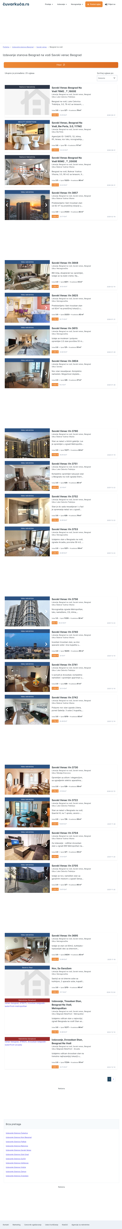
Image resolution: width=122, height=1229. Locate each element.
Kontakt (6, 1225)
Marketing (16, 1225)
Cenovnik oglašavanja (32, 1225)
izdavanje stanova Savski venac (18, 1150)
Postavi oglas (95, 4)
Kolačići (65, 1225)
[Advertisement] (61, 26)
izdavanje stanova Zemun (16, 1171)
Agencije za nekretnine (80, 1225)
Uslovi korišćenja (51, 1225)
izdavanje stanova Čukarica (17, 1133)
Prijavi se (111, 4)
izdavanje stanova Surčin (16, 1159)
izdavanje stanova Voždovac (17, 1163)
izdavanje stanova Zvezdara (17, 1176)
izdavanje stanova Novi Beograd (19, 1137)
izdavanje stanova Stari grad (17, 1154)
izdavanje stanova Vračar (16, 1167)
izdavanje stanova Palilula (16, 1142)
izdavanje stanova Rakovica (17, 1146)
